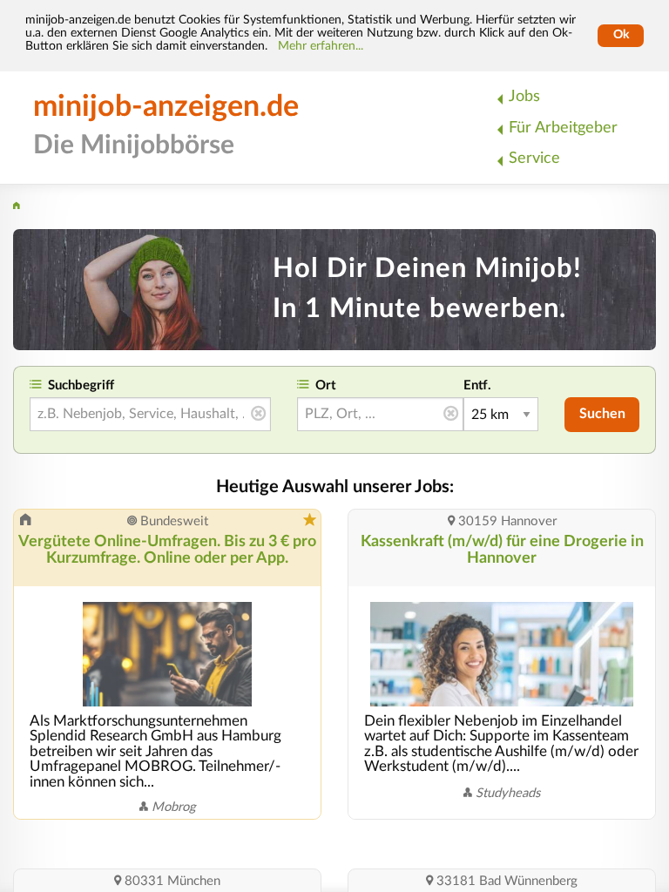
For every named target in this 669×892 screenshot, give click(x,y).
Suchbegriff (81, 385)
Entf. (477, 385)
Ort (325, 385)
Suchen (602, 414)
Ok (621, 35)
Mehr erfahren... (320, 46)
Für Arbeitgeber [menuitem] (563, 127)
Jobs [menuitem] (524, 96)
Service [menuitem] (534, 158)
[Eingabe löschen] (258, 414)
